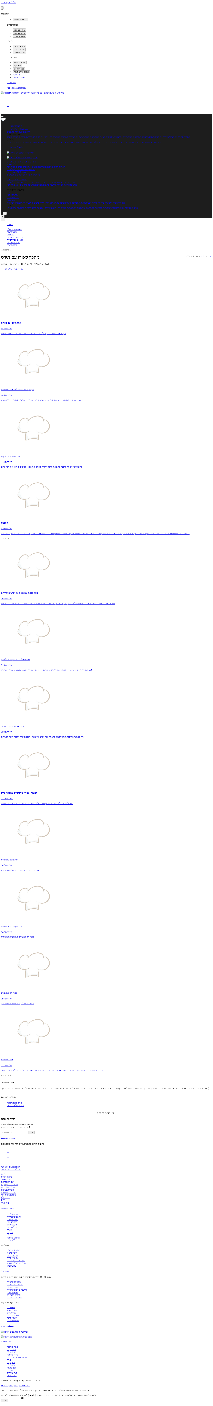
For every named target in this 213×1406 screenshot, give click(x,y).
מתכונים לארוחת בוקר (17, 1357)
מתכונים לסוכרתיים (34, 137)
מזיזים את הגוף (43, 208)
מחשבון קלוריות (70, 182)
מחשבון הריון (12, 192)
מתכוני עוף (94, 137)
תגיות (203, 256)
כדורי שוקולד (12, 1354)
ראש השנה (12, 232)
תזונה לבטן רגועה (74, 208)
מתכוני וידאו (125, 142)
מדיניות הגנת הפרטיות (11, 1398)
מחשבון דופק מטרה (33, 182)
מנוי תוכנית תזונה (8, 1192)
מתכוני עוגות (156, 137)
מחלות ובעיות (91, 203)
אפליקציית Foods (14, 147)
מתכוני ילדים (72, 137)
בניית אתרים (24, 1385)
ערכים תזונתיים (46, 167)
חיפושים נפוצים (6, 1341)
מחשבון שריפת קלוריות (53, 182)
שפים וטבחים (13, 1315)
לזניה (9, 1360)
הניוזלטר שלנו (8, 1118)
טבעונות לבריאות (102, 208)
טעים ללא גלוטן (117, 208)
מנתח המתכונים (155, 142)
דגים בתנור (12, 1375)
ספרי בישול (48, 142)
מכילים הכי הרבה (14, 167)
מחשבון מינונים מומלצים (45, 185)
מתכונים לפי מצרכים (95, 142)
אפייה (119, 137)
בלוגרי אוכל (12, 1310)
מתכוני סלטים (184, 137)
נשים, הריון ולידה (47, 203)
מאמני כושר (12, 1318)
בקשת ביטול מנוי (8, 1195)
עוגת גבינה (11, 1352)
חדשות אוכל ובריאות (16, 203)
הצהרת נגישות (19, 77)
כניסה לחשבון (15, 126)
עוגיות (108, 137)
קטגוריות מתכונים (7, 1208)
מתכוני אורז (19, 269)
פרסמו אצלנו (6, 1177)
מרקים (64, 137)
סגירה (4, 1401)
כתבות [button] (16, 197)
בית (209, 256)
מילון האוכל (12, 164)
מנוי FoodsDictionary (16, 88)
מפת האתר (6, 1179)
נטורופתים (11, 1312)
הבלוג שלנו (5, 1197)
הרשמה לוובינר (13, 242)
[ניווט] (2, 116)
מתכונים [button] (26, 132)
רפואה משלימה (78, 203)
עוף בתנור (11, 1367)
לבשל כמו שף (88, 208)
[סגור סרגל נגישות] (2, 8)
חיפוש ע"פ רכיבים (31, 167)
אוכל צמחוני (145, 137)
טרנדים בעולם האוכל (16, 137)
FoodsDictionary (8, 1138)
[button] (15, 132)
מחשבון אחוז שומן (27, 185)
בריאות (101, 203)
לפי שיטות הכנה (14, 142)
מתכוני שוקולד (13, 1237)
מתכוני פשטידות (170, 137)
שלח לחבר (7, 269)
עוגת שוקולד (12, 1347)
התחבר (11, 82)
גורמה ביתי (11, 208)
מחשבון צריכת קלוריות (67, 185)
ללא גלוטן (11, 1240)
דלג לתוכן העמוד (8, 2)
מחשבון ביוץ (12, 195)
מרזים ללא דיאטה (58, 208)
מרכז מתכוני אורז (14, 1103)
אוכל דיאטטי (80, 142)
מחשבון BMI (12, 185)
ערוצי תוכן (11, 200)
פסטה (102, 137)
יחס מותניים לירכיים (15, 182)
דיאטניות (11, 1307)
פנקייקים (11, 1362)
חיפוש (10, 224)
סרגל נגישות (12, 245)
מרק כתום (11, 1365)
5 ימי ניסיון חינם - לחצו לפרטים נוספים (23, 174)
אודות (3, 1174)
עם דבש (10, 234)
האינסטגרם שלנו (14, 229)
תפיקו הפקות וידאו (9, 1385)
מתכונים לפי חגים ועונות (32, 142)
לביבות (10, 1370)
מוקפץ (114, 137)
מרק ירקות (11, 1349)
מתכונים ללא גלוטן (52, 137)
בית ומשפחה (110, 203)
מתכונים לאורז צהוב (15, 1105)
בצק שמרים (12, 1373)
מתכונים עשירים (112, 142)
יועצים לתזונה (13, 1320)
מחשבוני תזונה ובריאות (17, 179)
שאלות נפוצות (7, 1182)
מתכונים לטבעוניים (131, 137)
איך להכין (120, 203)
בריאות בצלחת (131, 208)
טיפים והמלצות (32, 203)
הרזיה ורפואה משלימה (26, 208)
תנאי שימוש (12, 1184)
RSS (3, 1200)
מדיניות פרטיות (7, 1187)
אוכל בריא (69, 142)
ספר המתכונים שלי (139, 142)
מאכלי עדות (58, 142)
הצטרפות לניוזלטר (15, 237)
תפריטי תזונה (59, 167)
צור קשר (16, 74)
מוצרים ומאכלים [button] (28, 161)
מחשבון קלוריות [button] (28, 169)
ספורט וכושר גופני (63, 203)
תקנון (3, 1184)
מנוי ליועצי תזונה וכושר (11, 1169)
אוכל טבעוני (12, 1227)
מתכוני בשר (84, 137)
